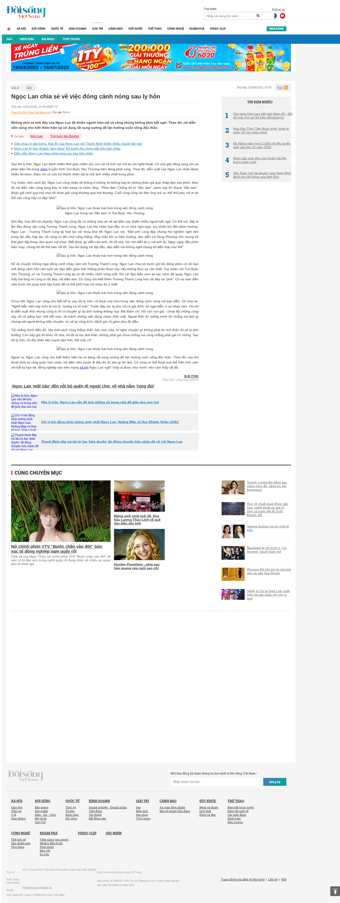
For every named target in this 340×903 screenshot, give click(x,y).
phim (44, 169)
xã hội (84, 367)
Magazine (276, 28)
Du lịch (44, 854)
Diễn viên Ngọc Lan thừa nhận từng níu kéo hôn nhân (53, 153)
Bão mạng (41, 807)
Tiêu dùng (95, 811)
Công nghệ (175, 28)
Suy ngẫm (41, 811)
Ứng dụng (17, 847)
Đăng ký (274, 782)
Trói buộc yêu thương (64, 136)
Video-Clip (218, 28)
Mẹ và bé (40, 818)
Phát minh (47, 847)
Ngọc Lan (36, 136)
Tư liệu (69, 811)
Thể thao (155, 28)
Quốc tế (57, 28)
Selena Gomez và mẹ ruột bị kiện (268, 528)
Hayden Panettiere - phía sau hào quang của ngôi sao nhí (137, 566)
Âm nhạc (142, 815)
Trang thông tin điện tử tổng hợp (243, 879)
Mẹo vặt (45, 850)
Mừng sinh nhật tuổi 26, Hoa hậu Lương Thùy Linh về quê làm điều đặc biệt (137, 519)
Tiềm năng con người (54, 839)
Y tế (13, 815)
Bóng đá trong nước (241, 807)
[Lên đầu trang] (335, 891)
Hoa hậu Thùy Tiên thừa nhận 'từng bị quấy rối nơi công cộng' (257, 130)
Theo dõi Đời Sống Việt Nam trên (31, 112)
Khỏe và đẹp (207, 815)
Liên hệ (273, 879)
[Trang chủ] (8, 29)
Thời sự (16, 811)
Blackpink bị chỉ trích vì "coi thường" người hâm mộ (267, 549)
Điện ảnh (142, 811)
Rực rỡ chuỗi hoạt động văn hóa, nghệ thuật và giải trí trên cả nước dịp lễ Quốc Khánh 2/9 (267, 509)
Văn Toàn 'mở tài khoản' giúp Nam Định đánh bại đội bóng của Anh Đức (258, 175)
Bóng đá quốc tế (238, 811)
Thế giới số (18, 839)
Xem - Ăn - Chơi (45, 815)
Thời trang (143, 818)
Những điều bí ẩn (51, 843)
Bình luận (72, 815)
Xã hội (21, 28)
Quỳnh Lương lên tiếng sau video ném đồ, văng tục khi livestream (267, 486)
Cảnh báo (115, 28)
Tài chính (95, 815)
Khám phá (196, 28)
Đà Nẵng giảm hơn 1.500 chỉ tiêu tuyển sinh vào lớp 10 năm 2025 (258, 145)
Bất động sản (97, 818)
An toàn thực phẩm (172, 807)
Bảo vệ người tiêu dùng (175, 811)
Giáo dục (16, 807)
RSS (280, 87)
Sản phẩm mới (21, 843)
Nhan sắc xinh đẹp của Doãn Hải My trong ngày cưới (256, 160)
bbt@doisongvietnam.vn (37, 887)
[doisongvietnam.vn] (25, 775)
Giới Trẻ (40, 822)
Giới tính (205, 811)
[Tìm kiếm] (258, 15)
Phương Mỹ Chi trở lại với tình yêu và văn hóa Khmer (269, 571)
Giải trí (97, 28)
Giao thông (18, 818)
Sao (29, 87)
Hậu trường (235, 822)
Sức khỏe (135, 28)
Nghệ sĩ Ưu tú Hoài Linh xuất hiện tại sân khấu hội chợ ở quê (268, 594)
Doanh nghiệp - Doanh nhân (108, 807)
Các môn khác (237, 815)
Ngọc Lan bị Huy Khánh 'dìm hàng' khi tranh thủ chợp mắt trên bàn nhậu (67, 148)
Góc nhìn (114, 833)
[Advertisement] (256, 262)
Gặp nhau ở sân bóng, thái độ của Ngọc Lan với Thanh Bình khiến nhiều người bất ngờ (78, 143)
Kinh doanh (78, 28)
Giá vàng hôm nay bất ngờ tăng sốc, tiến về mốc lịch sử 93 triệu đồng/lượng (259, 115)
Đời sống (39, 28)
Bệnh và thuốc (208, 807)
